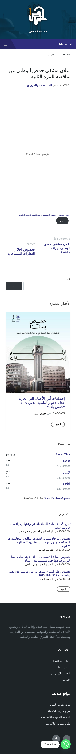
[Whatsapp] (66, 744)
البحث (67, 279)
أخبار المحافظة (61, 660)
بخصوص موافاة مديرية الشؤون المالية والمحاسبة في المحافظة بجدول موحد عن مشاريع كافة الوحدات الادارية (38, 542)
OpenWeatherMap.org (57, 498)
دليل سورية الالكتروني (57, 723)
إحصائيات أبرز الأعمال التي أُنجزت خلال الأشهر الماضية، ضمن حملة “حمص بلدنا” (41, 403)
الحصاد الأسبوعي (60, 673)
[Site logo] (38, 25)
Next (30, 244)
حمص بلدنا (39, 413)
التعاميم (52, 54)
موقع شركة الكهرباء (59, 711)
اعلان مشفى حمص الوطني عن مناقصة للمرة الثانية (44, 215)
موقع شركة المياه (60, 704)
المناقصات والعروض (39, 85)
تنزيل (62, 220)
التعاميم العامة (46, 549)
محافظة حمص (38, 31)
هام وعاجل (24, 531)
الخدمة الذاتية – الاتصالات (55, 717)
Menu (63, 44)
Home (66, 54)
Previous (62, 238)
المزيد (58, 424)
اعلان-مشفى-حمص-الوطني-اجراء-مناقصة (56, 248)
